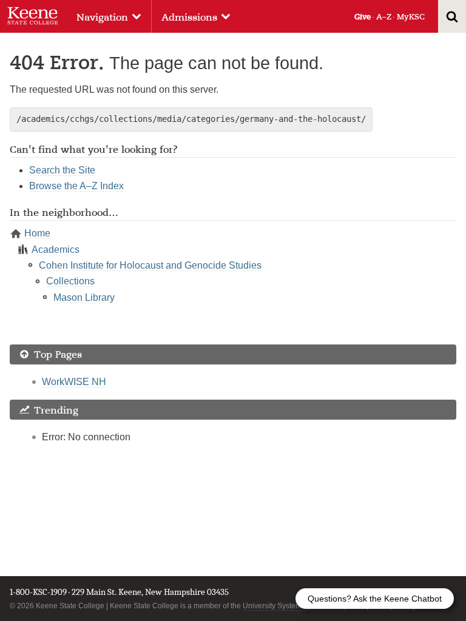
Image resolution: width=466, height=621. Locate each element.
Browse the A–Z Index (76, 186)
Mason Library (84, 297)
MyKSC (411, 17)
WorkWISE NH (74, 382)
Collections (70, 281)
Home (37, 233)
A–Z (383, 17)
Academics (55, 249)
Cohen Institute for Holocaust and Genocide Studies (150, 265)
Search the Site (62, 170)
